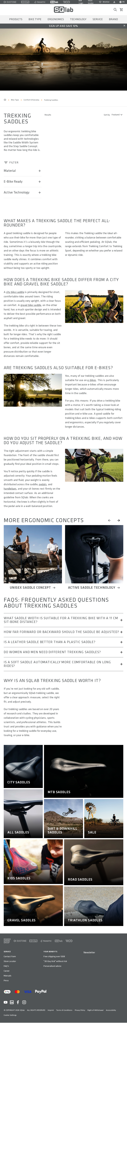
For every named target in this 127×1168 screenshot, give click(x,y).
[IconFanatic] (39, 2)
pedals (43, 484)
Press (6, 980)
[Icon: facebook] (18, 1002)
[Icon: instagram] (24, 1002)
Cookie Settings (10, 1015)
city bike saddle (15, 292)
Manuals (7, 975)
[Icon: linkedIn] (12, 1002)
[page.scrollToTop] (122, 1160)
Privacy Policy (80, 1010)
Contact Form (10, 956)
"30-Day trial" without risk (55, 961)
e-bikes (91, 380)
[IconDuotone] (10, 2)
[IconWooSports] (66, 2)
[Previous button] (109, 520)
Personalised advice (52, 966)
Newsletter (89, 952)
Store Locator (10, 961)
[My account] (114, 2)
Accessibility (111, 1010)
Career (6, 971)
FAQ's (6, 966)
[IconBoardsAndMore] (7, 940)
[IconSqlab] (54, 2)
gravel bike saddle (30, 305)
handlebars (10, 488)
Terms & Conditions (64, 1010)
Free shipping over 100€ (54, 956)
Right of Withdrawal (95, 1010)
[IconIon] (25, 2)
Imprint (51, 1010)
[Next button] (118, 520)
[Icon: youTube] (5, 1002)
